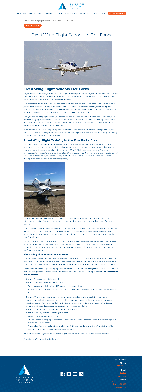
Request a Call (121, 366)
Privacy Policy (121, 376)
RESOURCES (84, 13)
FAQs (95, 13)
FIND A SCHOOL (35, 13)
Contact (123, 373)
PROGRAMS (21, 13)
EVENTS (59, 13)
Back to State (32, 25)
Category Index (120, 388)
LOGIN (103, 13)
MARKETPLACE (71, 13)
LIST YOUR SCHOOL (117, 13)
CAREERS (48, 13)
